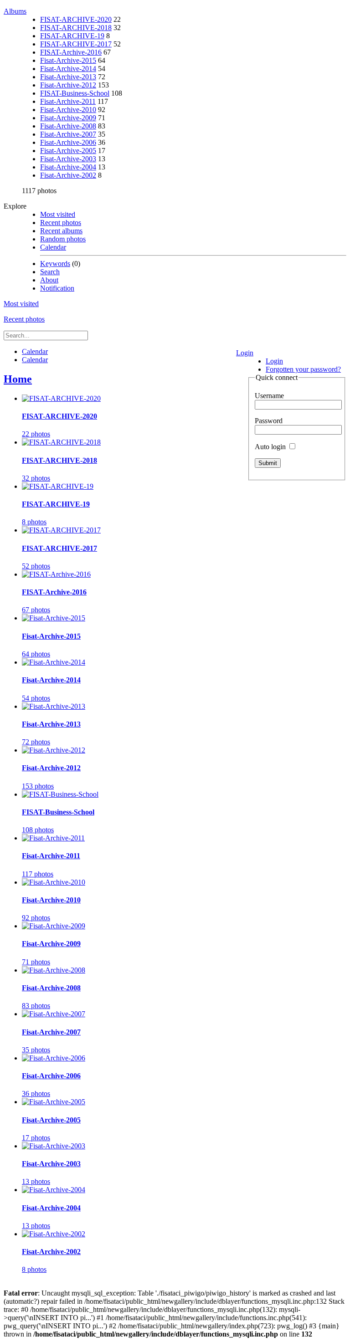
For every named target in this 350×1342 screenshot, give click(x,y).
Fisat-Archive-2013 (68, 77)
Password (269, 421)
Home (18, 379)
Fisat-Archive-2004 (68, 167)
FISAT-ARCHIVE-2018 (76, 27)
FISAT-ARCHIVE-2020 (76, 19)
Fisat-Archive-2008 (68, 126)
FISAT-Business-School (74, 93)
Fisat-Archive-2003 (68, 159)
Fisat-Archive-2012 (68, 85)
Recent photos (60, 222)
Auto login (271, 447)
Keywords (55, 263)
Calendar (53, 247)
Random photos (63, 239)
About (49, 280)
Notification (57, 288)
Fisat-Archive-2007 (68, 134)
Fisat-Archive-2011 (68, 101)
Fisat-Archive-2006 (68, 142)
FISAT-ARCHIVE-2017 (76, 44)
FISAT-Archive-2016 (71, 52)
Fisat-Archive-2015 (68, 60)
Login (244, 353)
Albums (15, 11)
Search (50, 272)
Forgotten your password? (303, 369)
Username (269, 396)
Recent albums (61, 231)
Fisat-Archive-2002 (68, 175)
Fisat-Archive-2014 (68, 68)
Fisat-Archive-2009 (68, 118)
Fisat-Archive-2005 (68, 150)
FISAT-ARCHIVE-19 (72, 36)
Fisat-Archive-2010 (68, 109)
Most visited (57, 214)
